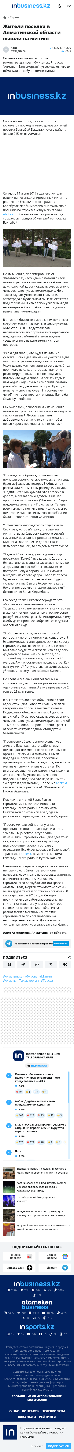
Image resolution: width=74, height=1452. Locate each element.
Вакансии (27, 1417)
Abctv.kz (9, 214)
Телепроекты (54, 1411)
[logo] (32, 6)
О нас (14, 1411)
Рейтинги (47, 1417)
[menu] (5, 6)
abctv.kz (62, 783)
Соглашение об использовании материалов (37, 1398)
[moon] (59, 6)
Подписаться (58, 1446)
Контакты (30, 1411)
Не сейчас (36, 1446)
